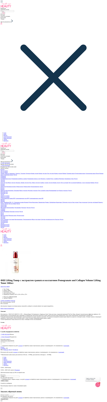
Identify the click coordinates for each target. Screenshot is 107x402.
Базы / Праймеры (5, 202)
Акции (5, 139)
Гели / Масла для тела (34, 182)
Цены (4, 134)
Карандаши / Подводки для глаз (64, 202)
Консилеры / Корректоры (38, 202)
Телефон (3, 376)
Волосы (2, 188)
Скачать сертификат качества (8, 300)
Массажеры (3, 207)
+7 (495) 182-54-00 (5, 163)
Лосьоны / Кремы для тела (22, 182)
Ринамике (17, 370)
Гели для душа (4, 182)
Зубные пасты (19, 186)
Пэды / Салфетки (54, 178)
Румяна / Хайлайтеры (50, 202)
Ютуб (10, 349)
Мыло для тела (11, 182)
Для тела (3, 180)
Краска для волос (63, 190)
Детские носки (20, 215)
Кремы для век (34, 173)
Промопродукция (5, 224)
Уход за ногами (72, 182)
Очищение (3, 176)
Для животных (4, 220)
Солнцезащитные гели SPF (22, 198)
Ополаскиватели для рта (37, 186)
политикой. (66, 345)
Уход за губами (12, 203)
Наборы (64, 173)
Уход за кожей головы (43, 190)
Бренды (5, 135)
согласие (20, 345)
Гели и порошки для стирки (7, 219)
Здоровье (3, 209)
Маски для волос (23, 190)
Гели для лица (50, 173)
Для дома (3, 216)
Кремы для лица (43, 173)
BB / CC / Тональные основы (16, 202)
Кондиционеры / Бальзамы (12, 190)
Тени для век (75, 202)
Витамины (6, 211)
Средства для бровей (93, 202)
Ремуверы (61, 178)
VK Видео (15, 349)
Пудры (30, 202)
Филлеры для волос (33, 190)
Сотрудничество (7, 136)
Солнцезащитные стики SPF (36, 198)
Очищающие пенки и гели (33, 178)
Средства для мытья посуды (48, 219)
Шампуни (3, 190)
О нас (4, 132)
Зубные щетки (26, 186)
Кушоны (26, 202)
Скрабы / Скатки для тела (46, 182)
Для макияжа (17, 207)
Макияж (3, 199)
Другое (15, 174)
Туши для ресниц (83, 202)
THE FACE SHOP (5, 286)
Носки (2, 212)
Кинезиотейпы (10, 207)
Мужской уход (4, 191)
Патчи (97, 173)
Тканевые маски (71, 173)
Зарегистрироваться (9, 308)
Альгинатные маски (91, 173)
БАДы (2, 211)
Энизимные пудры (69, 178)
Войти (2, 308)
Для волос (23, 207)
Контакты (5, 140)
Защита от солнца (5, 195)
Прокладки (3, 186)
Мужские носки (12, 215)
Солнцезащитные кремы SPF (8, 198)
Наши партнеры (7, 138)
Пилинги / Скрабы (45, 178)
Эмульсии (28, 173)
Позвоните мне (4, 399)
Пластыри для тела (14, 211)
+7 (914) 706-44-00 (5, 165)
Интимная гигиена (11, 186)
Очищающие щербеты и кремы (19, 178)
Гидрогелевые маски (80, 173)
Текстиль (57, 219)
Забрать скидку (4, 380)
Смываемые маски (8, 174)
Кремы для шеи (58, 173)
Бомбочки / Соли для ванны (83, 182)
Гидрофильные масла (6, 178)
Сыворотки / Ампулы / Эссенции (17, 173)
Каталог (3, 169)
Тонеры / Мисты (5, 173)
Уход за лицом (4, 170)
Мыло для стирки (36, 219)
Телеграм (6, 349)
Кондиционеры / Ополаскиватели (23, 219)
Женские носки (4, 215)
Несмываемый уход (54, 190)
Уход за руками (64, 182)
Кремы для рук (56, 182)
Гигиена (3, 184)
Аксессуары (4, 205)
